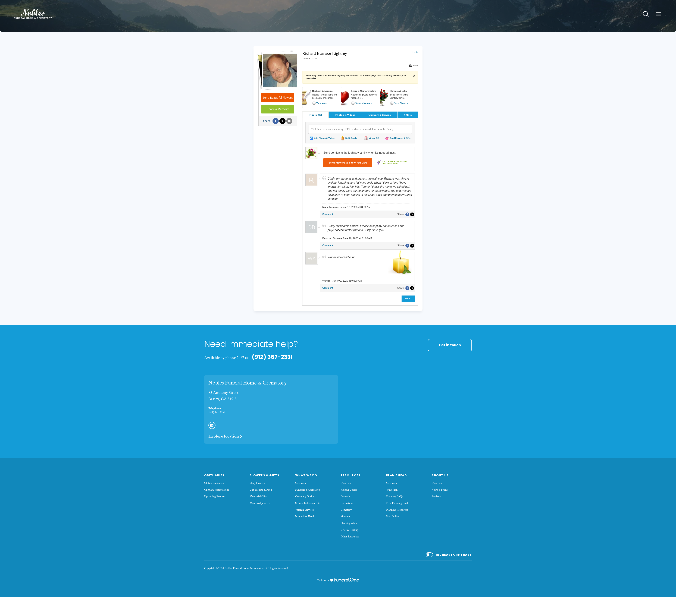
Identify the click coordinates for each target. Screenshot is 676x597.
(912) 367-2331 (272, 357)
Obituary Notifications (216, 490)
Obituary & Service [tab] (379, 114)
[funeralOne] (346, 579)
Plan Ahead (396, 475)
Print (408, 298)
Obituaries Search (214, 483)
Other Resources (350, 536)
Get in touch (450, 345)
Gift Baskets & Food (261, 490)
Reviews (436, 496)
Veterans (345, 516)
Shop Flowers (257, 483)
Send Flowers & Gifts (400, 138)
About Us (440, 475)
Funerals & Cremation (307, 490)
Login (415, 52)
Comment (327, 214)
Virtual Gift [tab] (374, 138)
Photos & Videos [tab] (345, 114)
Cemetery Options (305, 496)
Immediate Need (304, 516)
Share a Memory (278, 109)
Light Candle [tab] (351, 138)
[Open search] (645, 14)
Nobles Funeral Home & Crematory (247, 382)
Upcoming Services (215, 496)
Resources (350, 475)
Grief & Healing (349, 530)
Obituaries (214, 475)
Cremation (347, 503)
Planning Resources (397, 510)
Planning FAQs (394, 496)
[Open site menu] (658, 14)
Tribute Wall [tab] (315, 114)
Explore (223, 436)
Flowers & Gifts (264, 475)
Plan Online (392, 516)
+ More (411, 114)
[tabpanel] (360, 212)
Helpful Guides (349, 490)
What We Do (306, 475)
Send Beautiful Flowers (278, 98)
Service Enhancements (307, 503)
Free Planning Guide (397, 503)
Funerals (345, 496)
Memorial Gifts (258, 496)
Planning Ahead (349, 523)
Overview (300, 483)
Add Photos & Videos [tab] (324, 138)
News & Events (440, 490)
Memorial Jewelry (260, 503)
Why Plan (392, 490)
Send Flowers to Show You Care (348, 162)
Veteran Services (304, 510)
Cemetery (346, 510)
